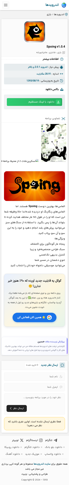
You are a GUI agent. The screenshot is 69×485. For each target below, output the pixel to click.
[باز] (5, 5)
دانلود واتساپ (53, 454)
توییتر (15, 440)
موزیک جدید (32, 454)
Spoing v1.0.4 (55, 47)
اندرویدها (52, 5)
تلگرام (48, 440)
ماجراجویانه (41, 52)
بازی (49, 14)
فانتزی (52, 52)
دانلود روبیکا (11, 447)
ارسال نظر (18, 408)
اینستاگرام (32, 440)
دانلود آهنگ (13, 454)
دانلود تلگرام (32, 447)
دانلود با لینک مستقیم (41, 102)
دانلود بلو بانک (53, 447)
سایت (47, 464)
